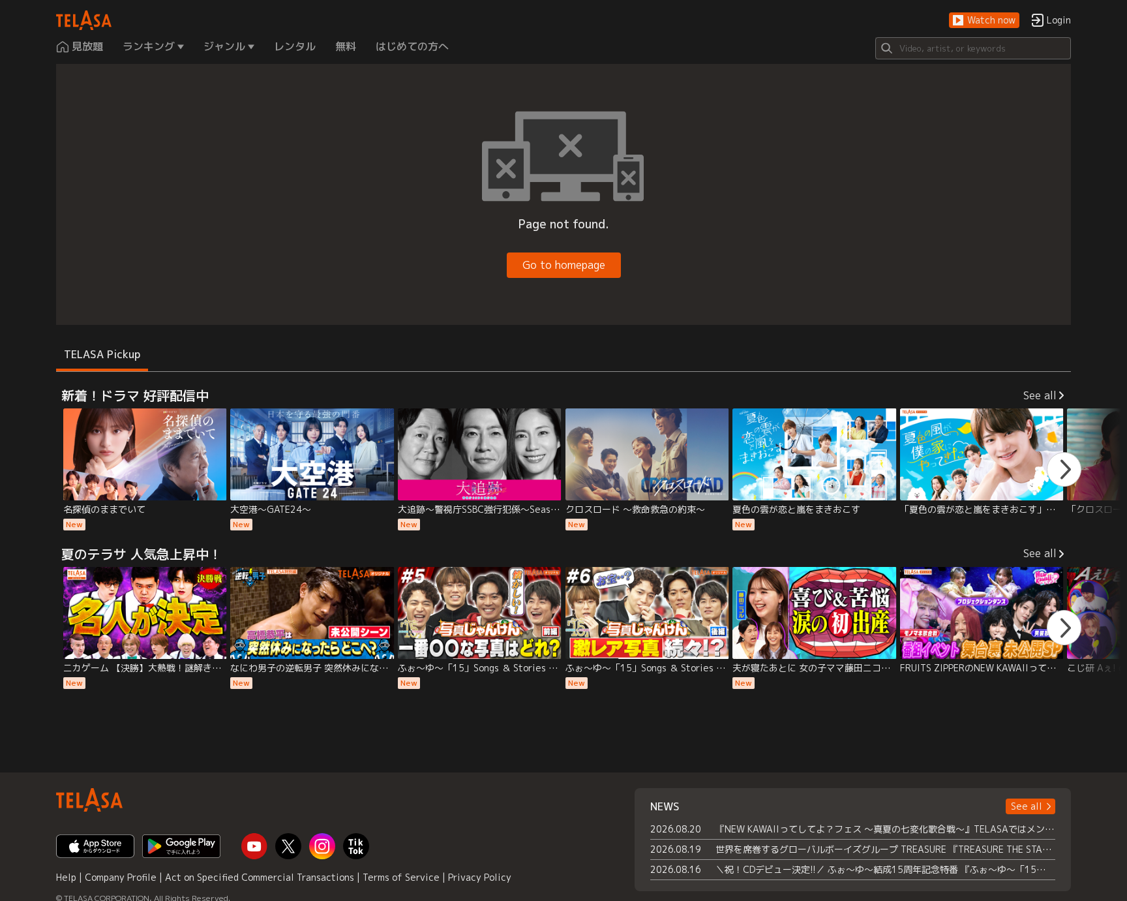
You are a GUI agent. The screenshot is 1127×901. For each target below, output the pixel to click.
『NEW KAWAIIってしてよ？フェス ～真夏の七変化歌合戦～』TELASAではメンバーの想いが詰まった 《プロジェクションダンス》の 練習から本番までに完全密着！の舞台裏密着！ (885, 829)
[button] (984, 20)
